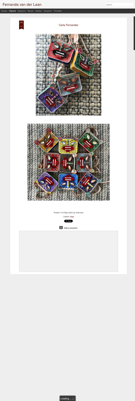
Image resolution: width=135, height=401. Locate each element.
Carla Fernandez (68, 25)
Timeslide (58, 10)
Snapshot (48, 10)
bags (72, 216)
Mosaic (31, 10)
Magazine (22, 10)
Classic (4, 10)
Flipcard (12, 10)
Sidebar (38, 10)
